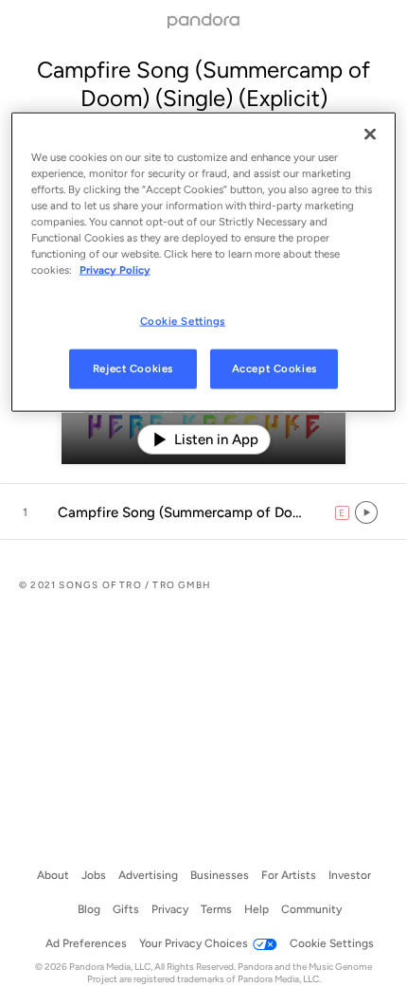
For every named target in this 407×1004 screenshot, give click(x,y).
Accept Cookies (274, 368)
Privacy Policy (115, 270)
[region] (204, 262)
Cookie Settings (183, 320)
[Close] (370, 134)
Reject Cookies (133, 368)
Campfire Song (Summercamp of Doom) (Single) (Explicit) (203, 84)
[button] (203, 512)
